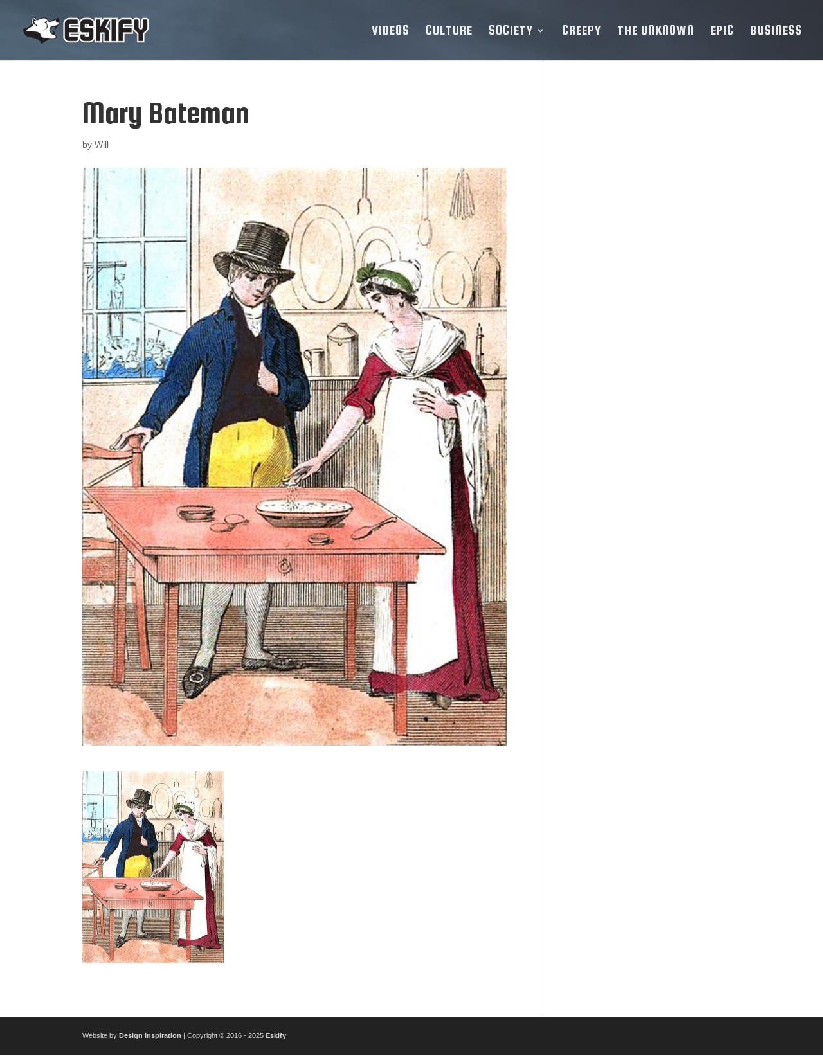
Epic (722, 31)
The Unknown (655, 31)
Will (102, 144)
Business (776, 31)
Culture (449, 31)
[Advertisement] (652, 290)
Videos (391, 31)
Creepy (581, 31)
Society (511, 31)
